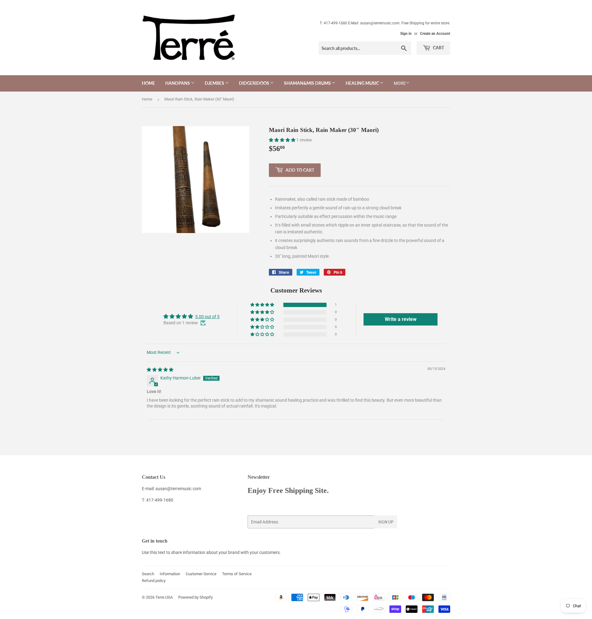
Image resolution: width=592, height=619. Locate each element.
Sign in (406, 33)
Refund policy (154, 580)
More (400, 83)
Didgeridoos (254, 83)
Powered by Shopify (195, 597)
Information (170, 574)
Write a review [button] (401, 319)
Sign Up (385, 522)
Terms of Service (237, 574)
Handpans (178, 83)
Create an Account (435, 33)
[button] (282, 139)
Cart (438, 47)
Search (148, 574)
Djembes (215, 83)
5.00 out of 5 (207, 316)
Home (148, 83)
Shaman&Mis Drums (308, 83)
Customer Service (201, 574)
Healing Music (363, 83)
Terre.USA (164, 597)
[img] (160, 369)
